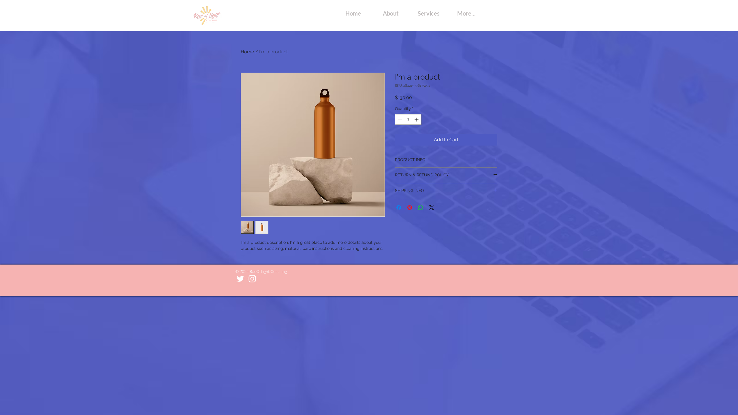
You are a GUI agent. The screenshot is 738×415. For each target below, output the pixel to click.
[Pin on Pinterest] (409, 207)
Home (247, 51)
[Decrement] (399, 119)
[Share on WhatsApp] (420, 207)
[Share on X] (431, 207)
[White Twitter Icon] (240, 279)
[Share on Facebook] (398, 207)
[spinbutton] (408, 119)
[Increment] (417, 119)
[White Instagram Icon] (252, 279)
